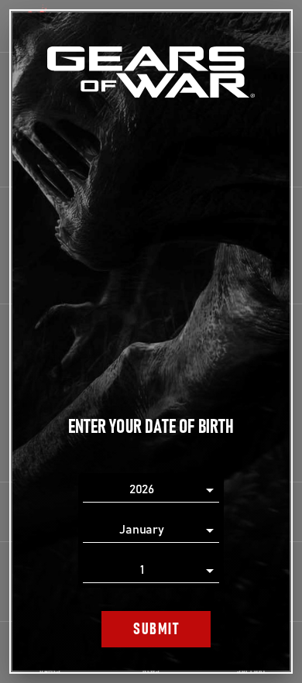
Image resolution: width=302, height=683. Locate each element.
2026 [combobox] (142, 489)
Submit (156, 629)
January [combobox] (141, 529)
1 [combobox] (142, 570)
